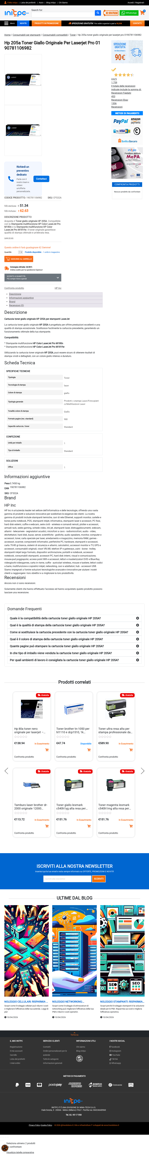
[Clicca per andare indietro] (7, 770)
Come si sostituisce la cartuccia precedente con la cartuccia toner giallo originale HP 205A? (69, 632)
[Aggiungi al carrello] (46, 750)
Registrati (139, 2)
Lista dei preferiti (28, 2)
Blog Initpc (81, 1051)
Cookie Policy (46, 1125)
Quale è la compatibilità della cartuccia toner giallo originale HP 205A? (55, 618)
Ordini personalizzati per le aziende (55, 1053)
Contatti (46, 1047)
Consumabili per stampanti (26, 35)
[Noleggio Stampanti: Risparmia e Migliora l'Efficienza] (122, 951)
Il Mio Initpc (12, 2)
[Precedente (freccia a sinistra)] (1, 1140)
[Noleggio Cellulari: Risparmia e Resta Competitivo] (26, 951)
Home (7, 35)
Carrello (13, 1055)
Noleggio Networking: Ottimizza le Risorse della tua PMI (73, 1001)
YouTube (116, 1055)
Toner (73, 35)
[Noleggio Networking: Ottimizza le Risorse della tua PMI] (74, 951)
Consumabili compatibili (55, 35)
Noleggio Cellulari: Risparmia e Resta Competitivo (26, 1001)
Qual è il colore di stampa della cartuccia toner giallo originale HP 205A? (56, 639)
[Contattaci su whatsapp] (129, 12)
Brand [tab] (12, 301)
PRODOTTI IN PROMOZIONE (46, 23)
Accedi (131, 2)
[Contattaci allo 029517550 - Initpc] (110, 12)
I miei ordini (15, 1063)
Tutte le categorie (50, 1059)
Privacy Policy (34, 1125)
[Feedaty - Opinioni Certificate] (79, 1058)
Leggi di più (8, 238)
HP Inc (58, 288)
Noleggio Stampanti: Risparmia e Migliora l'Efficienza (122, 1001)
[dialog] (4, 1148)
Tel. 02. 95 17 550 (74, 1115)
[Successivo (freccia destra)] (3, 1140)
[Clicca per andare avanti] (142, 770)
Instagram (116, 1051)
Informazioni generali (52, 1063)
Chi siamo (80, 1047)
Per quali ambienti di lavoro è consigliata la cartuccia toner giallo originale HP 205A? (64, 660)
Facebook (115, 1047)
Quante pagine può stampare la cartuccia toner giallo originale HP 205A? (57, 646)
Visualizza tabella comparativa (20, 1152)
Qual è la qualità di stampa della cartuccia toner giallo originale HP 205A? (57, 625)
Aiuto (41, 2)
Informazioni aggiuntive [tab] (21, 297)
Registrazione (16, 1047)
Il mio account (16, 1051)
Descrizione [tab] (15, 294)
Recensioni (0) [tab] (16, 305)
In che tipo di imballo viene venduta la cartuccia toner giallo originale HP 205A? (61, 653)
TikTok (114, 1059)
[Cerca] (98, 13)
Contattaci (41, 178)
